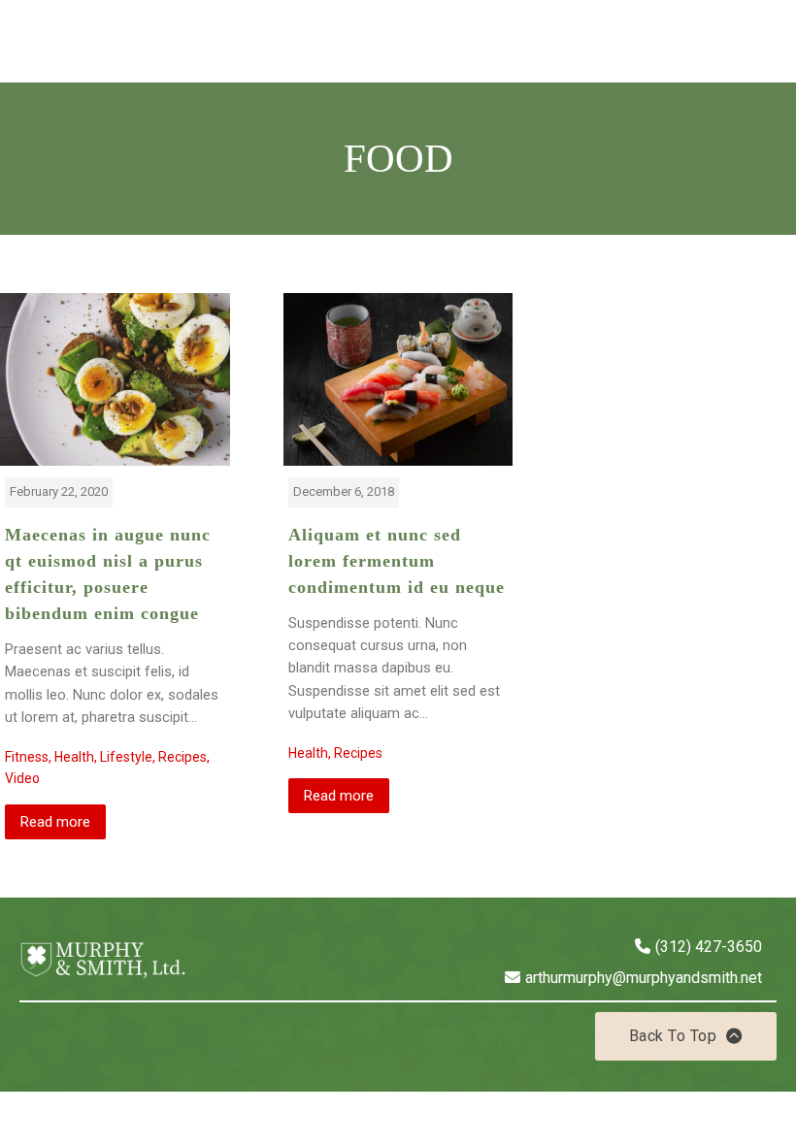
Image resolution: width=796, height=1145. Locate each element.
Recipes (182, 757)
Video (22, 778)
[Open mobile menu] (767, 41)
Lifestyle (126, 757)
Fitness (27, 757)
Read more (55, 822)
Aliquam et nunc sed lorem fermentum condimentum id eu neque (396, 561)
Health (74, 757)
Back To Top (673, 1036)
